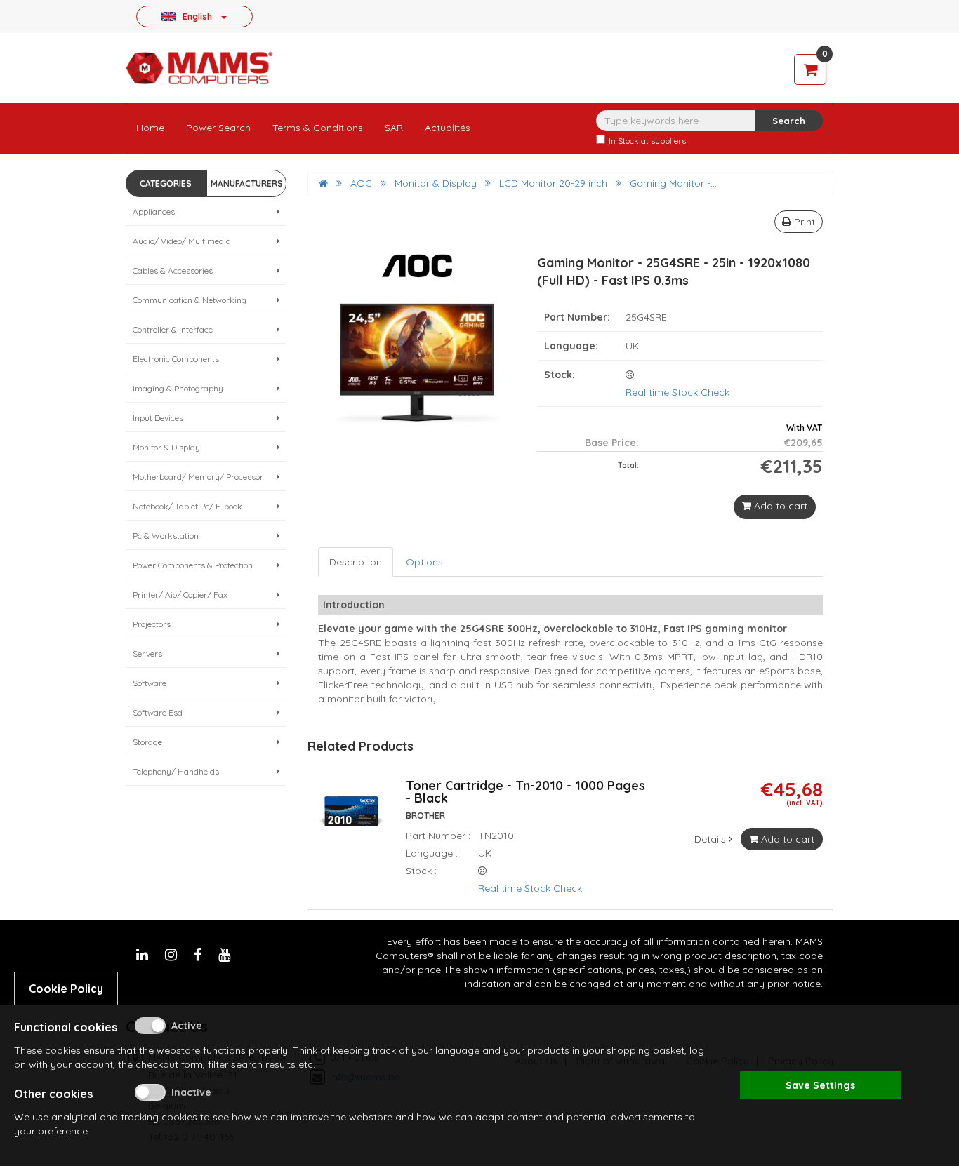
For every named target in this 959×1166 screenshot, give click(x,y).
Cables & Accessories (173, 270)
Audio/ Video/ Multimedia (182, 241)
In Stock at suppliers (647, 140)
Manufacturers (247, 183)
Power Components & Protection (193, 565)
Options (424, 562)
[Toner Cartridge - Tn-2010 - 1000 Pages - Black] (351, 818)
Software (149, 683)
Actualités (447, 127)
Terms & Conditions (317, 127)
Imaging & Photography (178, 388)
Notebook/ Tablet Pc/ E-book (187, 506)
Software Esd (158, 712)
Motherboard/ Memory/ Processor (198, 476)
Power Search (218, 127)
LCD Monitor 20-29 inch (553, 183)
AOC (361, 183)
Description (355, 562)
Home (150, 127)
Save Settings (820, 1085)
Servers (147, 653)
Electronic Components (176, 359)
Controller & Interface (173, 329)
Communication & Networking (189, 300)
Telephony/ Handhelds (176, 771)
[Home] (323, 183)
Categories (166, 183)
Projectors (152, 624)
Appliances (154, 211)
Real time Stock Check (677, 392)
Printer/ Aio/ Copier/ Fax (180, 594)
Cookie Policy (66, 988)
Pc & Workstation (166, 535)
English (197, 16)
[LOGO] (199, 68)
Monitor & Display (166, 447)
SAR (394, 127)
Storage (147, 742)
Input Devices (158, 418)
